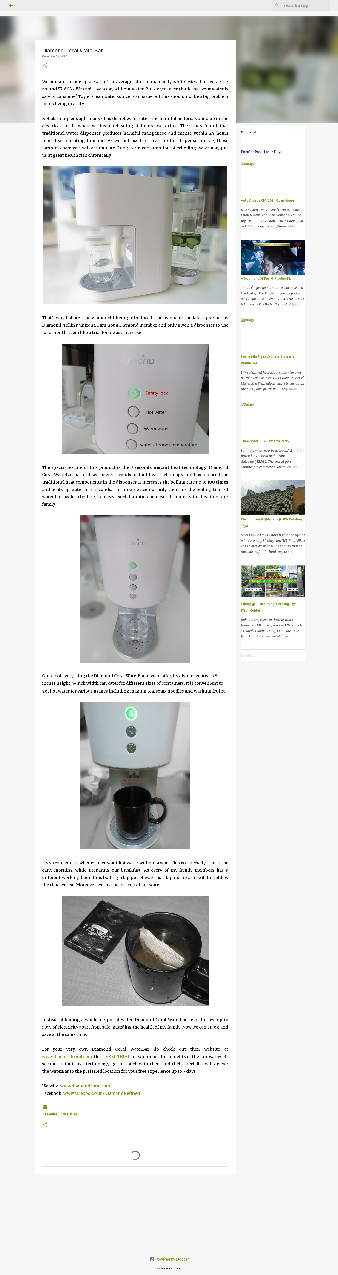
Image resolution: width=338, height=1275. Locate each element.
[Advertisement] (135, 1213)
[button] (45, 66)
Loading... (249, 655)
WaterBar (69, 1114)
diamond (50, 1114)
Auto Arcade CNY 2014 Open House (267, 200)
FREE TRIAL (118, 1056)
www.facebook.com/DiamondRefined (101, 1093)
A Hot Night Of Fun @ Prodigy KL (266, 278)
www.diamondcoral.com (67, 1056)
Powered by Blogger (172, 1259)
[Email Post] (45, 1108)
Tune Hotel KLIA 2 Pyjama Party (265, 441)
